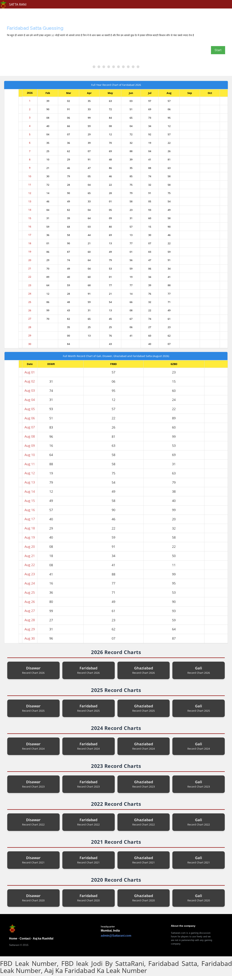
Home (13, 938)
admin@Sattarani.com (116, 935)
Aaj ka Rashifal (43, 938)
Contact (25, 938)
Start (218, 50)
